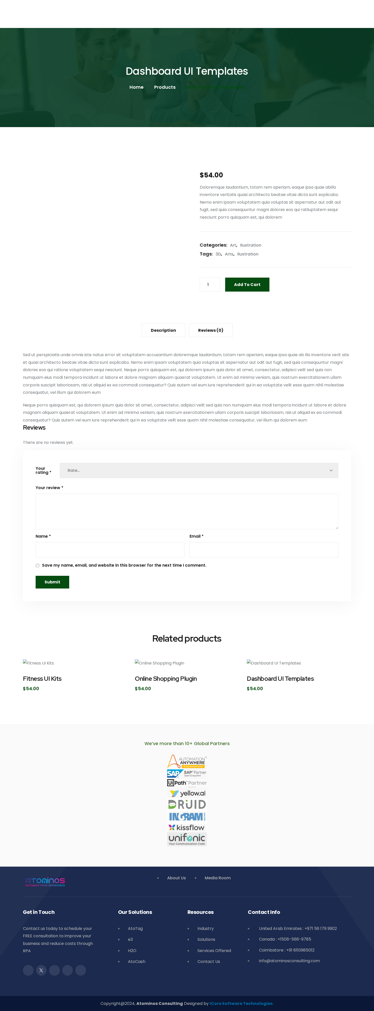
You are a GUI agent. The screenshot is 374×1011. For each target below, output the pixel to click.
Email (197, 536)
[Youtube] (80, 970)
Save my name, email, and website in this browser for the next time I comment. (124, 565)
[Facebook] (28, 970)
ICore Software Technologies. (242, 1003)
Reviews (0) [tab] (210, 330)
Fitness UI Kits (42, 679)
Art (233, 245)
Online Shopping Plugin (166, 679)
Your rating (43, 470)
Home (136, 87)
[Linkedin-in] (67, 970)
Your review (49, 488)
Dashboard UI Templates (280, 679)
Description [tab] (163, 330)
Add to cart (247, 285)
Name (43, 536)
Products (165, 87)
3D (218, 254)
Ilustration (250, 245)
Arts (229, 254)
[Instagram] (54, 970)
